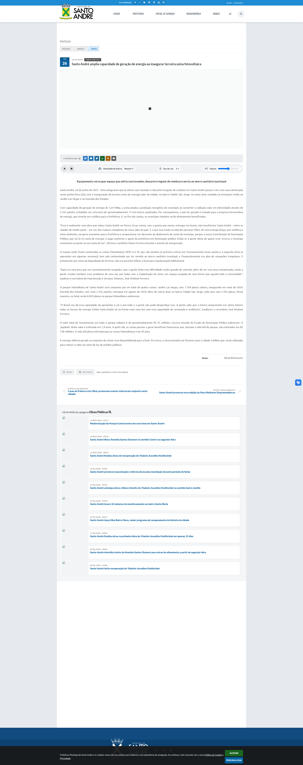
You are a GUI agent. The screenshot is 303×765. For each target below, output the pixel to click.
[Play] (65, 169)
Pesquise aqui (241, 14)
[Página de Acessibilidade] (163, 2)
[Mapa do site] (159, 2)
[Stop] (71, 169)
